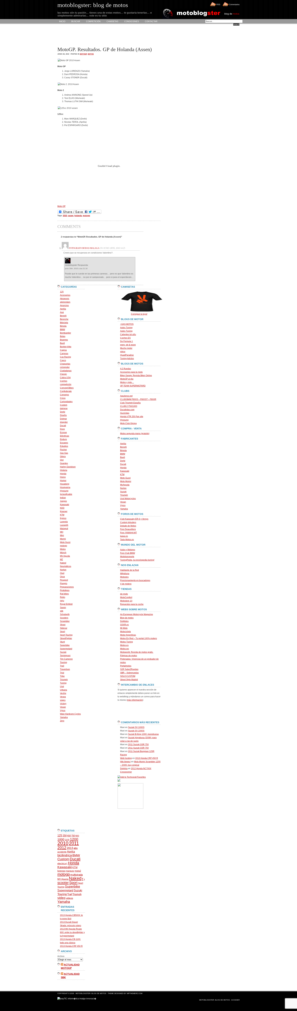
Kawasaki (64, 504)
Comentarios (234, 4)
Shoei (62, 624)
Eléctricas (64, 436)
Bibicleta (64, 322)
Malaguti (64, 528)
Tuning (63, 683)
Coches (63, 381)
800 (77, 836)
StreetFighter (66, 638)
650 (69, 835)
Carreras (64, 353)
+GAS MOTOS (127, 324)
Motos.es (124, 645)
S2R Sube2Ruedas (129, 669)
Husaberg (64, 484)
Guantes (64, 463)
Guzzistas (124, 413)
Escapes (64, 443)
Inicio (62, 21)
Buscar (75, 21)
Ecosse (63, 432)
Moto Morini (125, 481)
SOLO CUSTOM (127, 676)
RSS (218, 4)
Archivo (60, 956)
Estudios (64, 446)
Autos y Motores (127, 549)
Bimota (63, 326)
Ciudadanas (66, 370)
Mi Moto (124, 628)
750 (73, 835)
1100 (67, 840)
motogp (83, 54)
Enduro (63, 439)
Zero (62, 721)
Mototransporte (127, 556)
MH (61, 532)
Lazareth (64, 525)
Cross (62, 398)
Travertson (65, 669)
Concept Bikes (67, 388)
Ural (62, 686)
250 (65, 835)
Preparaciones (67, 587)
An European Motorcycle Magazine (136, 614)
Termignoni (65, 655)
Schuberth (65, 614)
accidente (62, 852)
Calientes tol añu (128, 334)
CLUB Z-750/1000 (128, 406)
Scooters (64, 618)
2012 (61, 847)
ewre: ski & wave (128, 345)
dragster (64, 422)
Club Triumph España (130, 403)
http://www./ (125, 761)
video (61, 898)
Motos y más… (127, 382)
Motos (91, 54)
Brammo (64, 340)
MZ (61, 559)
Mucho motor (126, 348)
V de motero (125, 584)
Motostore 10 (126, 601)
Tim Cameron (66, 659)
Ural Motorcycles (128, 498)
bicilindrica (64, 855)
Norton (63, 570)
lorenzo (61, 871)
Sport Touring (66, 635)
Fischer (63, 449)
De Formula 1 (126, 341)
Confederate (66, 391)
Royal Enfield (66, 604)
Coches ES (125, 338)
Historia (63, 470)
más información (135, 700)
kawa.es (124, 536)
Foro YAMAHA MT (128, 533)
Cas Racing (65, 357)
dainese (64, 408)
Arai (62, 312)
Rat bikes (64, 594)
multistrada (76, 874)
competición (65, 384)
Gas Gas (64, 453)
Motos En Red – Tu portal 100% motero (138, 638)
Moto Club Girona (128, 423)
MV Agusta (65, 556)
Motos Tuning (126, 642)
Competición (93, 21)
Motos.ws (124, 649)
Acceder (235, 1000)
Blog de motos (127, 618)
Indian (63, 497)
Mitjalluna (124, 573)
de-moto (124, 594)
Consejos (64, 395)
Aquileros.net (126, 396)
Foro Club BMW (127, 553)
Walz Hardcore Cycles (70, 714)
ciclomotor (65, 367)
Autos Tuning (126, 327)
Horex (63, 477)
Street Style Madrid (129, 679)
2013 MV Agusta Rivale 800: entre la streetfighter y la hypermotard (72, 932)
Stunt (62, 642)
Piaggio (63, 583)
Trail (62, 666)
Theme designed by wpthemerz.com (125, 993)
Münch (63, 552)
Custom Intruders (128, 522)
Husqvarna (65, 487)
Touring (63, 662)
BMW (62, 329)
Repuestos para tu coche (132, 604)
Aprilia (63, 309)
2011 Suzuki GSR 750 (138, 744)
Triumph (64, 679)
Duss (62, 429)
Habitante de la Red (129, 570)
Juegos (63, 501)
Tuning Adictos (127, 358)
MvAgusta (124, 485)
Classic (63, 374)
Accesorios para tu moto (131, 372)
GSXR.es (124, 624)
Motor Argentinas (128, 635)
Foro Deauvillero (128, 529)
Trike (62, 676)
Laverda (64, 522)
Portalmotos (125, 666)
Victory (63, 703)
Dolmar (63, 419)
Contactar (151, 21)
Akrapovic (64, 298)
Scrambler (65, 621)
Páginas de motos (128, 655)
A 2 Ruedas (125, 368)
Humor (63, 480)
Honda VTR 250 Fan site (131, 416)
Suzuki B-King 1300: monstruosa (143, 734)
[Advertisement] (120, 35)
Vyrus (62, 710)
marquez (70, 871)
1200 (74, 839)
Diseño (63, 415)
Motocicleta (125, 631)
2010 (65, 216)
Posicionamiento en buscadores (135, 580)
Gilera (63, 456)
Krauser (63, 511)
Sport (62, 631)
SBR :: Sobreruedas (129, 673)
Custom (63, 405)
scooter (63, 883)
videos (69, 898)
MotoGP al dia (126, 379)
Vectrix (63, 693)
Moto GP (61, 206)
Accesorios (65, 295)
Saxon (63, 607)
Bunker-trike (65, 346)
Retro (62, 597)
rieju (62, 600)
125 (62, 292)
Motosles (124, 577)
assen (70, 216)
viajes (62, 700)
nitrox (122, 351)
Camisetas (112, 21)
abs (76, 848)
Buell (62, 343)
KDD (62, 508)
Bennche (64, 319)
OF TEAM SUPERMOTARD (133, 386)
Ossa (62, 576)
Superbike (65, 645)
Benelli (63, 316)
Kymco (63, 518)
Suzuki (63, 652)
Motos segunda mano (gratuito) (134, 433)
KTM (62, 515)
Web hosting (126, 758)
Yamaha (64, 717)
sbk (61, 611)
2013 (70, 848)
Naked (63, 563)
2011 (74, 843)
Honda (63, 473)
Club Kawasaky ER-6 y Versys (134, 519)
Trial (62, 673)
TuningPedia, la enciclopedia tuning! (137, 560)
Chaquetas (65, 364)
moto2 (78, 871)
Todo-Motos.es (127, 539)
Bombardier (65, 333)
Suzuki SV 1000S (136, 727)
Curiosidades (66, 401)
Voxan (63, 707)
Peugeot (64, 580)
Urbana (63, 690)
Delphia (124, 768)
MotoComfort (126, 597)
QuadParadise (127, 355)
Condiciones (131, 21)
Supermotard (66, 649)
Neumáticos (65, 566)
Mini (62, 535)
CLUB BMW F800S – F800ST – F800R (138, 399)
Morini (63, 539)
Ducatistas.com (127, 409)
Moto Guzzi (65, 542)
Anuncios (64, 305)
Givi (62, 460)
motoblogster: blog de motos (91, 993)
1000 (60, 839)
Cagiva (63, 350)
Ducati (63, 425)
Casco (63, 360)
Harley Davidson (68, 467)
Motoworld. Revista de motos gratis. (136, 652)
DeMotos (124, 621)
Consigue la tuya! (139, 314)
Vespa (63, 697)
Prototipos (64, 590)
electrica (61, 863)
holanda (78, 216)
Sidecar (63, 628)
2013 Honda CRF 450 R (71, 946)
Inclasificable (66, 494)
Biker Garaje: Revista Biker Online (136, 375)
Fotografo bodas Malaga (84, 248)
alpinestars (65, 302)
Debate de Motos (128, 526)
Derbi (62, 412)
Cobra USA (65, 377)
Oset (62, 573)
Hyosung (64, 491)
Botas (62, 336)
